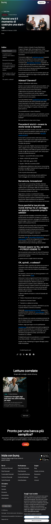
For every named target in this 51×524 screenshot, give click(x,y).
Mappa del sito (4, 519)
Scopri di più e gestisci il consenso (32, 514)
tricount (36, 480)
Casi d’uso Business (23, 468)
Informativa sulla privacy (21, 513)
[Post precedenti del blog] (23, 410)
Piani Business (22, 471)
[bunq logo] (3, 2)
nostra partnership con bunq (32, 310)
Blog (35, 468)
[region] (25, 392)
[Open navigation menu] (48, 2)
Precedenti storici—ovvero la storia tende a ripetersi (8, 55)
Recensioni (37, 474)
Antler (32, 275)
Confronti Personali (6, 477)
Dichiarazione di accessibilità (8, 516)
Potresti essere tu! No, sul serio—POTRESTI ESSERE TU (8, 74)
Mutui (36, 477)
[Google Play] (44, 459)
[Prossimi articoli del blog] (27, 410)
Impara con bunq (39, 471)
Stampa (3, 486)
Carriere (3, 489)
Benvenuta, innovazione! (8, 60)
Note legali (3, 513)
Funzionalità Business (24, 474)
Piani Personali (5, 471)
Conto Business (39, 312)
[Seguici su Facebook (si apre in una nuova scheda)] (33, 354)
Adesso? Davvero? (7, 51)
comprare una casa (37, 57)
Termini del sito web (11, 513)
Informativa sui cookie (20, 516)
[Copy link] (17, 354)
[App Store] (45, 455)
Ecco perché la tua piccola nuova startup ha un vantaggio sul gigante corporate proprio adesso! (8, 66)
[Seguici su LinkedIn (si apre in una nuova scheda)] (29, 354)
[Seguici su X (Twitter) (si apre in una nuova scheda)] (23, 354)
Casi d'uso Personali (7, 468)
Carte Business (22, 480)
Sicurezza (4, 492)
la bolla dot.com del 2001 (40, 99)
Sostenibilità (5, 495)
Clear (26, 237)
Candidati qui (22, 327)
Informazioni (4, 498)
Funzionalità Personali (7, 474)
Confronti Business (23, 477)
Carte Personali (5, 480)
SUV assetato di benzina (34, 62)
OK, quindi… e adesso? (8, 79)
